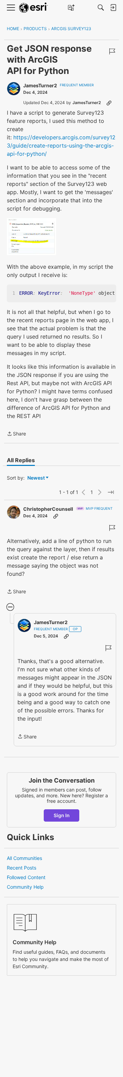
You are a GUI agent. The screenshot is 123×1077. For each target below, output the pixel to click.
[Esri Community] (33, 7)
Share (16, 434)
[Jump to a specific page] (110, 492)
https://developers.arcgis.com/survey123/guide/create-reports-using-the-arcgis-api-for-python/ (61, 145)
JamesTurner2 (40, 85)
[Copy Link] (109, 103)
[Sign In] (113, 7)
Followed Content (26, 877)
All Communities (24, 858)
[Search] (101, 7)
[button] (31, 236)
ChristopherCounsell (48, 509)
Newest (36, 478)
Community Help (25, 887)
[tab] (21, 460)
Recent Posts (21, 868)
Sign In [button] (62, 815)
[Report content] (112, 51)
